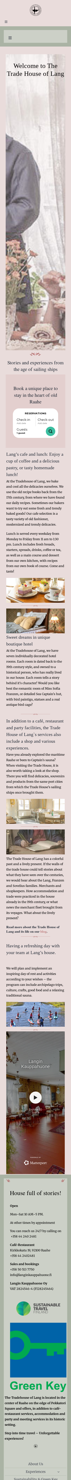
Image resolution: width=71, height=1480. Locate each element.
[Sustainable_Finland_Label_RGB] (38, 1296)
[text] (35, 977)
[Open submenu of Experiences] (58, 1471)
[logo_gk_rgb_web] (38, 1324)
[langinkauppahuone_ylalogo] (35, 6)
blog (43, 931)
